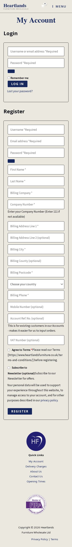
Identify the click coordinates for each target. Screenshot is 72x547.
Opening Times (36, 481)
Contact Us (36, 476)
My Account (36, 461)
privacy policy (49, 400)
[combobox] (36, 284)
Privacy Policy (39, 539)
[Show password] (11, 71)
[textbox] (36, 284)
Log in (17, 84)
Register (19, 411)
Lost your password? (20, 91)
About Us (36, 471)
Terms (54, 539)
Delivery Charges (36, 466)
